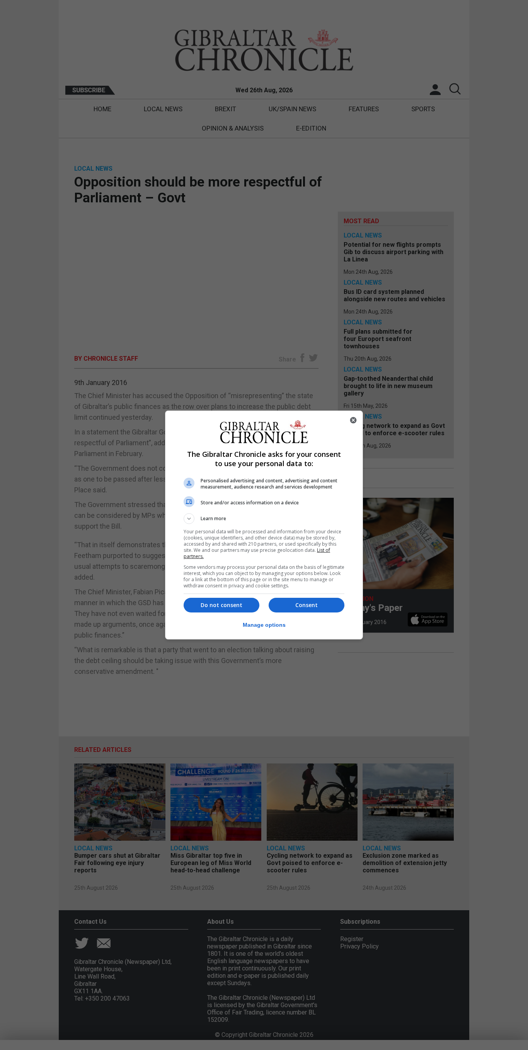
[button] (264, 518)
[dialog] (264, 525)
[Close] (353, 420)
